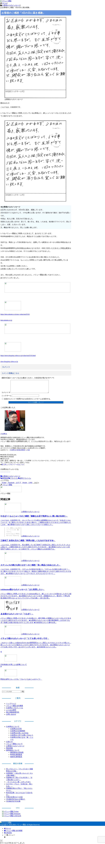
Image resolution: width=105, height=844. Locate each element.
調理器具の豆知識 (16, 752)
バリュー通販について (14, 744)
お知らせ (9, 742)
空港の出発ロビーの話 (14, 797)
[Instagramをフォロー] (4, 471)
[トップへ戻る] (1, 841)
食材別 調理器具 (16, 757)
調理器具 (5, 478)
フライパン (14, 478)
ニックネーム (6, 395)
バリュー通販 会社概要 (14, 706)
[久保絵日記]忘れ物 (13, 801)
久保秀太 (4, 434)
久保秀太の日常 (16, 729)
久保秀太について (12, 726)
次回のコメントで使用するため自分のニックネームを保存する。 (28, 399)
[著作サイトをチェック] (1, 471)
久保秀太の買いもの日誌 (19, 733)
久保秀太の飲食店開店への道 (20, 450)
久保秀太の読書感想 (17, 731)
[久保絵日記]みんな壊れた (15, 799)
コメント (6, 392)
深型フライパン (25, 478)
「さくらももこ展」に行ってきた (18, 782)
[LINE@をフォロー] (6, 471)
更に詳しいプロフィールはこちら (13, 464)
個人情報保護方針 (12, 712)
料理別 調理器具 (16, 754)
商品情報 (9, 748)
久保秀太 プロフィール (14, 708)
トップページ (11, 703)
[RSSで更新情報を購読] (9, 471)
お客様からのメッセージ (11, 476)
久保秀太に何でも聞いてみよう (21, 735)
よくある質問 (11, 710)
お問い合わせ (11, 714)
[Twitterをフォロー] (2, 471)
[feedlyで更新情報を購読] (7, 471)
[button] (36, 482)
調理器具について (12, 750)
